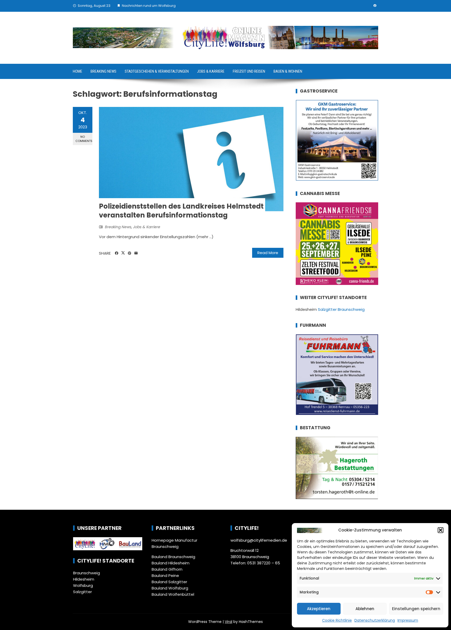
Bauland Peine (165, 575)
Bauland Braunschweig (173, 556)
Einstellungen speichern (416, 608)
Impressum (407, 620)
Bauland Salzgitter (169, 582)
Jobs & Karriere (210, 71)
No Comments (83, 139)
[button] (440, 530)
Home (77, 71)
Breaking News (103, 71)
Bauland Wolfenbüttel (173, 594)
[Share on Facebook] (116, 253)
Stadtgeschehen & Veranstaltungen (157, 71)
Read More (267, 252)
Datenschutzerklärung (374, 620)
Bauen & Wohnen (288, 71)
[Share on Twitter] (123, 253)
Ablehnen (364, 608)
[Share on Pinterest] (129, 253)
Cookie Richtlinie (337, 620)
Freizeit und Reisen (249, 71)
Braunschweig (86, 573)
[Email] (136, 253)
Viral (228, 621)
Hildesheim (83, 579)
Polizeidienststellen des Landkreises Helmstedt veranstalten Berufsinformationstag (181, 211)
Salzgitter (82, 591)
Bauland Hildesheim (170, 563)
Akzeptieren (318, 608)
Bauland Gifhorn (167, 569)
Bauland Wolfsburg (170, 588)
